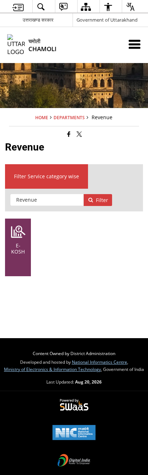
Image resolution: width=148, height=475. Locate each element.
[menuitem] (18, 6)
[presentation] (46, 200)
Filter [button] (102, 200)
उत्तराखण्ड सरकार (38, 20)
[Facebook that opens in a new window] (68, 134)
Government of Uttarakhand (107, 20)
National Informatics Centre (99, 362)
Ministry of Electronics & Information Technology (52, 369)
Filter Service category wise (46, 176)
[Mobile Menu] (134, 44)
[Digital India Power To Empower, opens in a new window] (74, 461)
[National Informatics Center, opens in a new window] (74, 433)
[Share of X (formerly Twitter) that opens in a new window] (79, 134)
